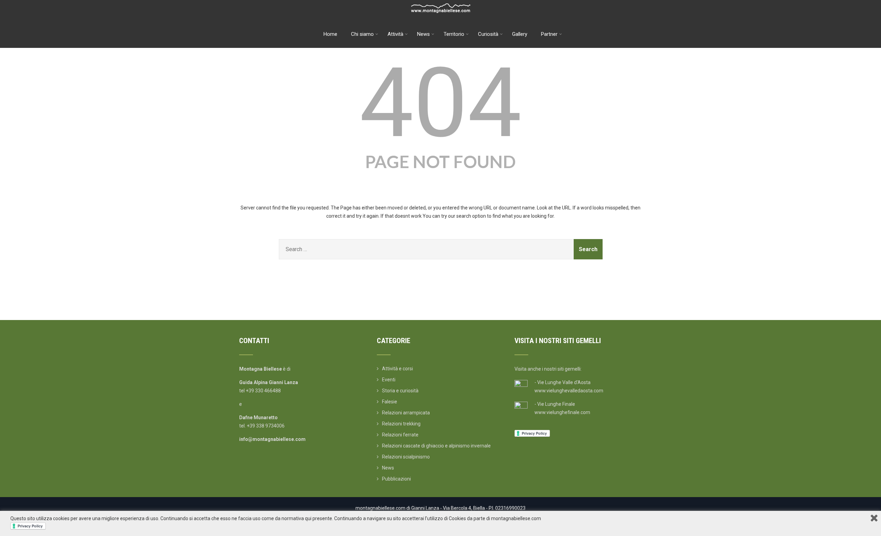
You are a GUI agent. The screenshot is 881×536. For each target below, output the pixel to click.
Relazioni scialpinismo (406, 457)
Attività (395, 34)
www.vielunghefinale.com (562, 412)
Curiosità (488, 34)
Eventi (388, 379)
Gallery (519, 34)
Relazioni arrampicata (406, 412)
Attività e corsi (397, 368)
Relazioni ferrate (400, 434)
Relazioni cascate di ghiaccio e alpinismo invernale (436, 446)
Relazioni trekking (401, 423)
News (423, 34)
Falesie (389, 401)
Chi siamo (362, 34)
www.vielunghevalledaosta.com (568, 390)
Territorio (454, 34)
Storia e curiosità (400, 390)
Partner (549, 34)
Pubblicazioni (396, 479)
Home (330, 34)
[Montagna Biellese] (440, 3)
